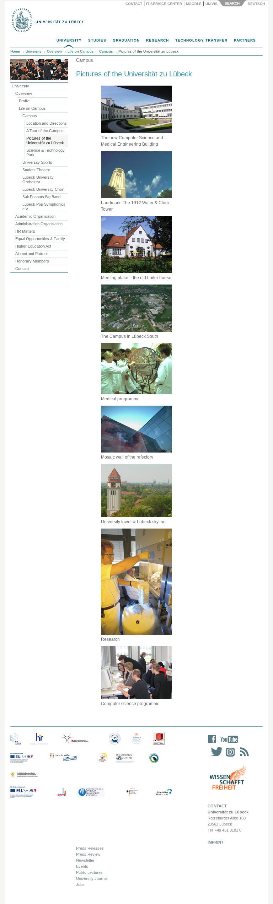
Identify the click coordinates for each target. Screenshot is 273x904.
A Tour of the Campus (45, 131)
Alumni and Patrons (32, 253)
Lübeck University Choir (43, 189)
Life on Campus (32, 108)
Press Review (88, 854)
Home (15, 51)
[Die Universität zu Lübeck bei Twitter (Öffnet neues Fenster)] (215, 756)
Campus (29, 116)
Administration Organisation (39, 224)
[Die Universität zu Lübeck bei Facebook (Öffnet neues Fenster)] (212, 744)
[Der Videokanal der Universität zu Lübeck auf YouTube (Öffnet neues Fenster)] (228, 744)
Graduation (126, 40)
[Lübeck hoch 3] (61, 792)
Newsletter (85, 860)
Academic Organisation (35, 216)
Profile (24, 101)
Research (157, 40)
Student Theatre (36, 170)
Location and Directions (46, 123)
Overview (23, 93)
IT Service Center (164, 4)
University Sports (37, 162)
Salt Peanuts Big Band (41, 197)
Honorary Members (32, 261)
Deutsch (256, 4)
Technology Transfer (201, 40)
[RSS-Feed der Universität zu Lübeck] (243, 756)
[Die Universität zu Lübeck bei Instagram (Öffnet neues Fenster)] (229, 756)
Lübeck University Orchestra (38, 179)
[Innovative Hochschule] (163, 792)
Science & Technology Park (45, 152)
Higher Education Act (33, 246)
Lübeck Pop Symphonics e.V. (43, 206)
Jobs (80, 884)
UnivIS (211, 4)
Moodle (194, 4)
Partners (245, 40)
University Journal (91, 878)
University (69, 40)
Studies (97, 40)
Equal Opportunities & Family (40, 239)
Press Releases (90, 848)
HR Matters (25, 231)
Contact (133, 4)
